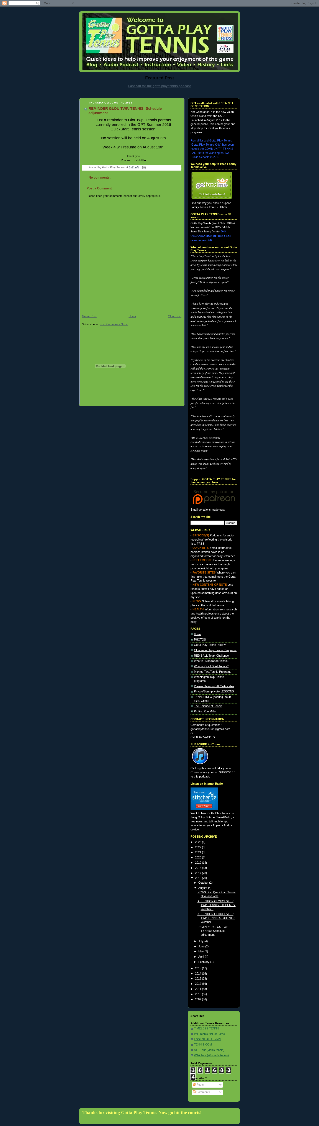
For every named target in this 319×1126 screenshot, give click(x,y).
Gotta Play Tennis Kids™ (210, 644)
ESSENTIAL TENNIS (207, 1039)
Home (132, 316)
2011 (198, 989)
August (203, 887)
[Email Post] (143, 167)
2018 (198, 868)
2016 (198, 878)
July (201, 941)
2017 (198, 873)
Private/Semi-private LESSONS (214, 691)
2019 (198, 862)
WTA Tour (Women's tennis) (211, 1055)
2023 (198, 842)
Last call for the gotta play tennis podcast (159, 86)
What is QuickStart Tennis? (211, 666)
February (204, 961)
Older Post (174, 316)
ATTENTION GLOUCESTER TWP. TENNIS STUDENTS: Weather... (216, 905)
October (203, 882)
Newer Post (89, 316)
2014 (198, 973)
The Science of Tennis (208, 706)
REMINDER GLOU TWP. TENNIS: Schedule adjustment (213, 930)
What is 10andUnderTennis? (211, 660)
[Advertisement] (159, 92)
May (201, 951)
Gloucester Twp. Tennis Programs (215, 650)
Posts (200, 1084)
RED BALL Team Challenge (211, 655)
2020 (198, 857)
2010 (198, 994)
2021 (198, 852)
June (201, 946)
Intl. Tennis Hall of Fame (209, 1034)
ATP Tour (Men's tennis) (209, 1050)
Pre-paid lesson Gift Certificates (214, 686)
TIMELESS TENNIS (207, 1028)
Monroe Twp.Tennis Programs (212, 671)
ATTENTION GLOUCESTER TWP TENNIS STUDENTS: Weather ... (216, 918)
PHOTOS (200, 639)
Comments (203, 1092)
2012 (198, 983)
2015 (198, 968)
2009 (198, 999)
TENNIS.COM (203, 1044)
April (201, 956)
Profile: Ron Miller (205, 711)
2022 (198, 847)
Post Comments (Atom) (114, 324)
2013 (198, 978)
